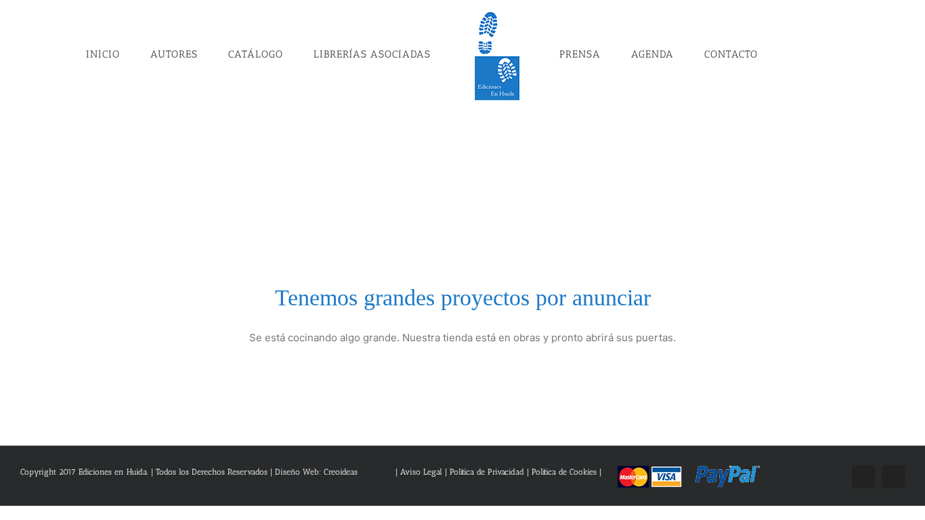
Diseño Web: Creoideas (316, 472)
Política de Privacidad (487, 472)
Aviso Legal (422, 472)
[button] (765, 53)
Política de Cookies (564, 472)
